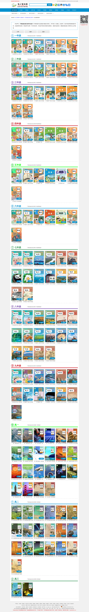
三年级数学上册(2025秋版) (39, 100)
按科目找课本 (32, 13)
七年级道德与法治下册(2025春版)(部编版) (28, 266)
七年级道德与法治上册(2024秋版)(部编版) (17, 266)
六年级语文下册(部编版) (16, 242)
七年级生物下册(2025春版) (28, 283)
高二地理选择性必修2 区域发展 (28, 520)
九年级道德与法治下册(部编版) (28, 384)
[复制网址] (66, 5)
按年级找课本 (23, 13)
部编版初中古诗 (58, 605)
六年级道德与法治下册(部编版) (17, 224)
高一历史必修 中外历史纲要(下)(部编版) (72, 443)
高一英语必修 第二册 (17, 497)
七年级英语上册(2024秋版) (61, 283)
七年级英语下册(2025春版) (73, 283)
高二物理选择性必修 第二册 (39, 556)
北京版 (68, 603)
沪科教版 (61, 603)
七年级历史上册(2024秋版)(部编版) (61, 266)
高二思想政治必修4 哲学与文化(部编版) (61, 538)
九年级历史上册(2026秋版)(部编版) (61, 384)
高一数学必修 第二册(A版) (50, 461)
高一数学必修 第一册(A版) (39, 461)
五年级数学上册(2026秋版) (28, 183)
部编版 (62, 10)
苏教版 (26, 10)
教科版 (39, 10)
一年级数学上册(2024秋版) (39, 54)
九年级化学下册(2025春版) (50, 384)
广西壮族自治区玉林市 (29, 17)
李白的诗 (44, 605)
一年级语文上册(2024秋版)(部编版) (61, 54)
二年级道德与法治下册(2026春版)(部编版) (28, 77)
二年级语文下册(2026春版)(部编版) (73, 77)
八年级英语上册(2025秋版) (17, 360)
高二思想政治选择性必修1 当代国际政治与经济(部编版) (72, 538)
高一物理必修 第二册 (50, 479)
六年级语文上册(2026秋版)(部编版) (73, 224)
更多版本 (74, 10)
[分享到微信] (56, 5)
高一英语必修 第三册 (28, 497)
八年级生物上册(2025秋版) (17, 342)
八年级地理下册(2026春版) (50, 325)
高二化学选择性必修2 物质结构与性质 (50, 520)
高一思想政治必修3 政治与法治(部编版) (17, 479)
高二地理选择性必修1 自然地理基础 (17, 520)
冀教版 (50, 10)
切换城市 (22, 17)
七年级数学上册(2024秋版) (39, 283)
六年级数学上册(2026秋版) (28, 224)
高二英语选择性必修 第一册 (50, 556)
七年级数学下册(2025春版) (50, 283)
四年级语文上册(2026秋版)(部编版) (73, 142)
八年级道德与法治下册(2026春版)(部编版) (28, 325)
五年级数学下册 (39, 183)
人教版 (21, 10)
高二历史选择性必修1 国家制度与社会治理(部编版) (61, 520)
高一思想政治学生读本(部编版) (28, 479)
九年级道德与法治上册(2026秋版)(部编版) (17, 384)
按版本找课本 (14, 13)
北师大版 (33, 10)
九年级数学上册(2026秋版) (28, 402)
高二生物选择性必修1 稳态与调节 (17, 538)
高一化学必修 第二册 (50, 443)
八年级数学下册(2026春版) (50, 342)
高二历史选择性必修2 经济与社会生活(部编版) (72, 520)
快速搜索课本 (63, 1)
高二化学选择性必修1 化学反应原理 (39, 520)
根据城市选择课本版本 (15, 1)
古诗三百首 (39, 605)
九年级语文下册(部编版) (16, 420)
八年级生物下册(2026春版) (28, 342)
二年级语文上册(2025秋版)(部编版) (61, 77)
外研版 (54, 603)
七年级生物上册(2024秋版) (17, 283)
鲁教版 (44, 10)
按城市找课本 (49, 13)
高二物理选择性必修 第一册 (28, 556)
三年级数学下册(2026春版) (50, 100)
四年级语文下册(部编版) (16, 160)
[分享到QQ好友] (61, 5)
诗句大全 (72, 1)
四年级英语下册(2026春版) (61, 142)
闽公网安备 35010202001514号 (67, 607)
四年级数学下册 (39, 142)
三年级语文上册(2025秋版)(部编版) (17, 119)
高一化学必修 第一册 (39, 443)
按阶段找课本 (41, 13)
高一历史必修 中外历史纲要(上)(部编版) (61, 443)
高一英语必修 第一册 (72, 479)
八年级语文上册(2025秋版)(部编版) (39, 361)
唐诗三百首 (28, 605)
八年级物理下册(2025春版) (73, 342)
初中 (31, 31)
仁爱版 (51, 603)
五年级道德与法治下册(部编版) (17, 183)
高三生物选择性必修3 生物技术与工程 (17, 597)
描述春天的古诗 (34, 605)
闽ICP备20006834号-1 (56, 607)
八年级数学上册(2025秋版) (39, 342)
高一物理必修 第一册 (39, 479)
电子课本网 (14, 10)
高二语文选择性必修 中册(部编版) (17, 574)
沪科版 (68, 10)
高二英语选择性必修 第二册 (61, 556)
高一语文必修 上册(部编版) (39, 497)
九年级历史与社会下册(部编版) (17, 402)
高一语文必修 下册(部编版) (50, 497)
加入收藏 (76, 1)
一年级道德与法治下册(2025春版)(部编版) (28, 54)
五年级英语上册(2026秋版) (50, 183)
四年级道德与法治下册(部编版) (17, 142)
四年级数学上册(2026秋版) (28, 142)
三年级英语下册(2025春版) (73, 100)
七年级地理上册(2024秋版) (39, 265)
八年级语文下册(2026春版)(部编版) (50, 361)
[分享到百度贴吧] (59, 5)
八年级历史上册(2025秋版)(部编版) (61, 325)
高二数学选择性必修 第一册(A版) (39, 538)
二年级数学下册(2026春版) (50, 77)
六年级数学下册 (39, 224)
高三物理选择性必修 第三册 (28, 597)
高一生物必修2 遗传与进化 (28, 461)
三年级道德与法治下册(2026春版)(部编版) (28, 101)
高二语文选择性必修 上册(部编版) (72, 556)
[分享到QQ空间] (53, 5)
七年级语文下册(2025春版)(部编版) (28, 301)
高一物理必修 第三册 (61, 479)
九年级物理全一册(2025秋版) (50, 402)
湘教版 (47, 603)
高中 (43, 31)
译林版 (57, 603)
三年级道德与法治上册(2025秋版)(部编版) (17, 101)
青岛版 (65, 603)
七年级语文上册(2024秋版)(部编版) (17, 301)
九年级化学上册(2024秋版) (39, 384)
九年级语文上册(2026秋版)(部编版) (73, 402)
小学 (18, 31)
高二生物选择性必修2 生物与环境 (28, 538)
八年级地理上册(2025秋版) (39, 325)
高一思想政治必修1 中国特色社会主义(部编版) (61, 461)
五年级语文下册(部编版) (16, 201)
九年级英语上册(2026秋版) (61, 402)
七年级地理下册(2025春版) (50, 265)
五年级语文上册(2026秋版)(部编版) (73, 183)
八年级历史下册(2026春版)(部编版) (73, 325)
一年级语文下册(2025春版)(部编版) (73, 54)
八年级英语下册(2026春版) (28, 360)
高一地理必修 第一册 (17, 443)
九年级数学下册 (39, 402)
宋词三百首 (49, 605)
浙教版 (56, 10)
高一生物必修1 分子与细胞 (17, 461)
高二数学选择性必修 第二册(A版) (50, 538)
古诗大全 (68, 1)
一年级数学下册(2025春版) (50, 54)
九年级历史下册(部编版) (72, 384)
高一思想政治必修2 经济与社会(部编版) (72, 461)
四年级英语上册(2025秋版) (50, 142)
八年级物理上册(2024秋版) (61, 342)
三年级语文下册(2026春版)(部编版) (28, 119)
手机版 (16, 603)
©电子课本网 (18, 607)
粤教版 (44, 603)
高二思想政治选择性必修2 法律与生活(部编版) (17, 556)
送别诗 (53, 605)
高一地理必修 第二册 (28, 443)
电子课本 (58, 1)
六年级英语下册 (61, 224)
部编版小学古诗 (64, 605)
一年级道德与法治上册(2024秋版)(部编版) (17, 54)
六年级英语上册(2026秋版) (50, 224)
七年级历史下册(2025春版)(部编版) (73, 266)
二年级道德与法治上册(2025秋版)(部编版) (17, 77)
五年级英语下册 (61, 183)
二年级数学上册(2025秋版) (39, 77)
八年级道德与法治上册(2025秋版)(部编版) (17, 325)
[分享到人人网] (64, 5)
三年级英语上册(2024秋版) (61, 100)
